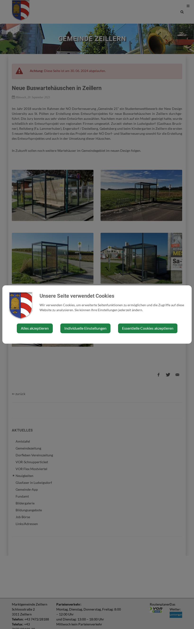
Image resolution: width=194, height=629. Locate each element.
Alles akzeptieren (35, 328)
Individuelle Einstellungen (85, 328)
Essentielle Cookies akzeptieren (147, 328)
